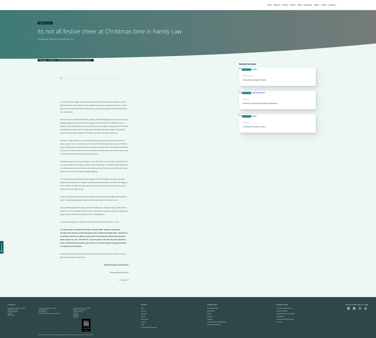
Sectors (293, 5)
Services (285, 5)
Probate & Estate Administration (216, 322)
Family (209, 314)
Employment (211, 311)
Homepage (43, 60)
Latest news (308, 5)
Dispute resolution (282, 311)
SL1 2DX (75, 317)
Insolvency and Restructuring (285, 319)
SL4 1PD (57, 313)
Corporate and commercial (284, 308)
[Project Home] (53, 5)
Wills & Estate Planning (214, 324)
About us (277, 5)
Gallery (316, 5)
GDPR (142, 324)
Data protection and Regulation (286, 314)
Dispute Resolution (212, 308)
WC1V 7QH (11, 315)
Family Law (52, 60)
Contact (143, 322)
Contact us (332, 5)
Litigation (209, 319)
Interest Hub (144, 319)
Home (269, 5)
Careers (324, 5)
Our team (144, 314)
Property (209, 316)
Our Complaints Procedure (149, 327)
